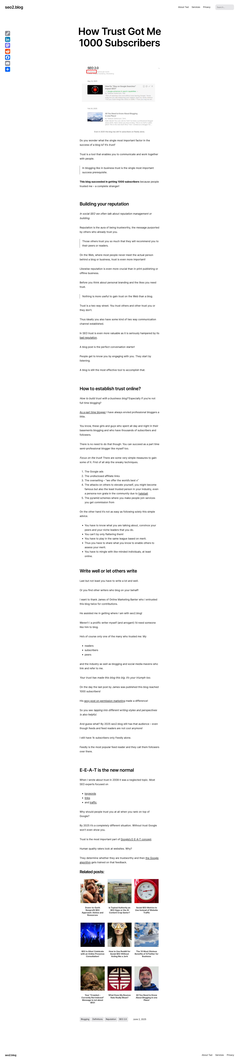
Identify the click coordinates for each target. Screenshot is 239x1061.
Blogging (85, 1019)
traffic (93, 802)
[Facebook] (8, 57)
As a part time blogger (93, 412)
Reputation (111, 1019)
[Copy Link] (8, 33)
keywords (90, 793)
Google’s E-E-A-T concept (136, 839)
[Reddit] (8, 51)
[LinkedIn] (8, 39)
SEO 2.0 (123, 1019)
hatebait (143, 493)
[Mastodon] (8, 45)
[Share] (8, 69)
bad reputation (88, 337)
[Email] (8, 63)
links (87, 797)
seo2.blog (14, 7)
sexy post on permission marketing (104, 700)
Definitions (97, 1019)
